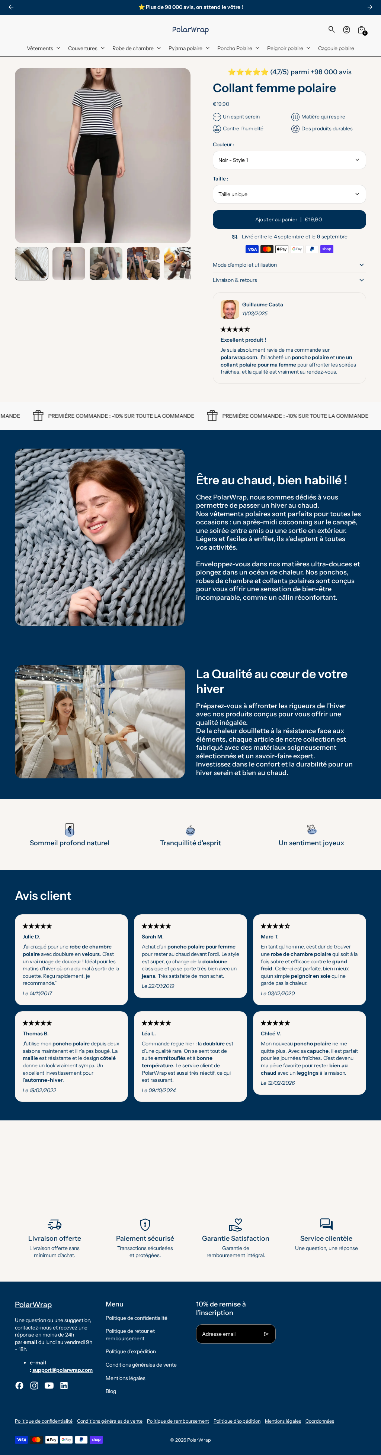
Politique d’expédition (237, 1421)
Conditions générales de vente (141, 1364)
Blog (111, 1391)
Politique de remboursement (178, 1421)
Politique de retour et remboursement (130, 1335)
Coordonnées (319, 1421)
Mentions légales (125, 1378)
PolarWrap (199, 1440)
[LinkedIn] (64, 1385)
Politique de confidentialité (136, 1318)
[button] (31, 263)
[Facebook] (19, 1385)
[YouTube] (49, 1385)
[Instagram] (34, 1385)
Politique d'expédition (131, 1351)
